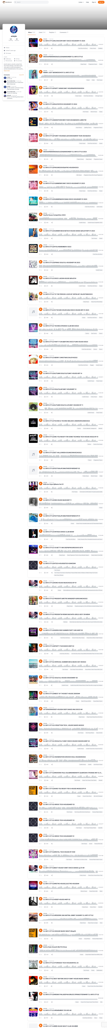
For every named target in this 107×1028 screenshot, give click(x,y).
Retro (101, 891)
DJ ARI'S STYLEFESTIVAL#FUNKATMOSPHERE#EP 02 (61, 468)
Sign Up (101, 2)
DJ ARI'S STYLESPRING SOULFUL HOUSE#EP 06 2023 (61, 262)
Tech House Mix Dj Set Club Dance (82, 812)
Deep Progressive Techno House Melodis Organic (78, 555)
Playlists (52, 32)
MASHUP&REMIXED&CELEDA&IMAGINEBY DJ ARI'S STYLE (63, 56)
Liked (42, 32)
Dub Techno (94, 333)
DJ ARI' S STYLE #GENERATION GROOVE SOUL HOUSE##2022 (64, 757)
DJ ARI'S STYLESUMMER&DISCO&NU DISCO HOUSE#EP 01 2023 (65, 199)
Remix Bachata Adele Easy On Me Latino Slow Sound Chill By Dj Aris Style (86, 622)
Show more (7, 70)
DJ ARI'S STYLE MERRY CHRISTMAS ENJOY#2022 (60, 357)
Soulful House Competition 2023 (54, 215)
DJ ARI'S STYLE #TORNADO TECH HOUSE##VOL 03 (60, 963)
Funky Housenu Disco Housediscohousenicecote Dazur (90, 539)
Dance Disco (93, 907)
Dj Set (90, 843)
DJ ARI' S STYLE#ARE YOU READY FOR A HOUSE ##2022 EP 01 (64, 788)
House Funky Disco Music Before (95, 986)
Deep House (83, 64)
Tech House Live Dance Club (80, 859)
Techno (87, 333)
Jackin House (82, 285)
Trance (100, 333)
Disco (95, 1017)
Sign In (94, 2)
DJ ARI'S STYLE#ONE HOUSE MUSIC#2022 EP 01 (60, 583)
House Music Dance (97, 701)
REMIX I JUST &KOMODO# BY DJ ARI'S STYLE (58, 72)
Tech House (99, 80)
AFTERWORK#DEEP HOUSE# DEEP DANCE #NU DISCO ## (62, 709)
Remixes (65, 622)
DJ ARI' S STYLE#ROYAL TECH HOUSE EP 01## (59, 852)
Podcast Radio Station (97, 812)
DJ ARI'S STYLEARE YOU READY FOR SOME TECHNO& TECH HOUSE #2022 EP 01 (70, 437)
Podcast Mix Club (98, 843)
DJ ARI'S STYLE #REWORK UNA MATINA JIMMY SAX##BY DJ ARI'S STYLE (68, 915)
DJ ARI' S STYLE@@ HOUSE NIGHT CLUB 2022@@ (60, 1026)
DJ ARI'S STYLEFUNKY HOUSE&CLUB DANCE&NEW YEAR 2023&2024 (67, 136)
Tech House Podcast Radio (90, 827)
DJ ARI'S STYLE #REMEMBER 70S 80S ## (57, 1010)
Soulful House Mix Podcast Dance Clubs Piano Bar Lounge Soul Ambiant (86, 685)
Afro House (79, 175)
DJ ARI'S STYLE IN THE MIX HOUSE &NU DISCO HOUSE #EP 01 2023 (66, 310)
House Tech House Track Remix (89, 780)
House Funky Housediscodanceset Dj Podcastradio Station (89, 523)
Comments (64, 32)
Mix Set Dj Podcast (98, 796)
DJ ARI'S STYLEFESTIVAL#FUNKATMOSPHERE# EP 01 (61, 516)
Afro (101, 1002)
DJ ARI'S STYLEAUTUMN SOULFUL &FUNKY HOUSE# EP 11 (63, 405)
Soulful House (82, 222)
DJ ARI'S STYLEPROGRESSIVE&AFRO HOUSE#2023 (61, 167)
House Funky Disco (87, 796)
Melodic (100, 428)
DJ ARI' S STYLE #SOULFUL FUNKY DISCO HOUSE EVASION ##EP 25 (66, 741)
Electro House (94, 111)
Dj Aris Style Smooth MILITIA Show (55, 947)
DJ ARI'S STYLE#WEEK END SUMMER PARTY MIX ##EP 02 (63, 630)
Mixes (31, 32)
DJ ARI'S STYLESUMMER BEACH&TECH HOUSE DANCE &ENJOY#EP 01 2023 (69, 231)
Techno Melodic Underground (89, 428)
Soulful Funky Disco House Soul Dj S (94, 748)
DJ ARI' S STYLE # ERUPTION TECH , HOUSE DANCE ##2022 (63, 725)
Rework (100, 780)
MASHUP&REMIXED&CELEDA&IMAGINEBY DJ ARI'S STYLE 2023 (65, 151)
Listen (80, 2)
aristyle (8, 77)
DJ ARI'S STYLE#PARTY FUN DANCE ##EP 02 (58, 646)
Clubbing (100, 48)
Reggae (92, 365)
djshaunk (9, 95)
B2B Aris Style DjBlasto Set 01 (53, 484)
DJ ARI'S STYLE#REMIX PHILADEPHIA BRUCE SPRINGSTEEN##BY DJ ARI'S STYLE (71, 994)
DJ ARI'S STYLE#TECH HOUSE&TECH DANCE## (59, 563)
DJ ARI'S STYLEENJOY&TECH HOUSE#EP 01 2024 (60, 104)
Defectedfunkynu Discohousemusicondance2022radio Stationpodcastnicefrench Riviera (82, 590)
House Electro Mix (93, 891)
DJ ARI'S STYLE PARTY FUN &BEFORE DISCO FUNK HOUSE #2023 (65, 342)
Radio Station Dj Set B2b (96, 555)
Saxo (101, 922)
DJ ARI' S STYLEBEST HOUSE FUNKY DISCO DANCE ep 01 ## (63, 868)
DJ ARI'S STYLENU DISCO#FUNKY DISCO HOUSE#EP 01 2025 (64, 41)
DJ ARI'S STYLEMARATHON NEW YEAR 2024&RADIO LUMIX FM (64, 120)
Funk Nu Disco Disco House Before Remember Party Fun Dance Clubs (87, 653)
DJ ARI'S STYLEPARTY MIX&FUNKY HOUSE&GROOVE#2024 (63, 88)
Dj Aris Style (99, 206)
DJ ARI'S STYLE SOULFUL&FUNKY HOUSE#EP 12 (59, 389)
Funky (100, 1017)
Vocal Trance (79, 127)
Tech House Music (90, 732)
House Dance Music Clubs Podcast (94, 637)
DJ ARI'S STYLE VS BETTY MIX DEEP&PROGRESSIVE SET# (63, 547)
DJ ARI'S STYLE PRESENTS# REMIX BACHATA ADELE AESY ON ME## (66, 614)
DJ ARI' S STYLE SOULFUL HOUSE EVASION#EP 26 (60, 678)
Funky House (93, 48)
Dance (100, 317)
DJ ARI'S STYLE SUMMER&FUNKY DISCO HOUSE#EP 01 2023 (64, 183)
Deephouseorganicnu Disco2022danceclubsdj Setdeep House (88, 606)
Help (87, 2)
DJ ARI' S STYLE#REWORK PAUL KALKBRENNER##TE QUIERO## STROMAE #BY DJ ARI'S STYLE (73, 773)
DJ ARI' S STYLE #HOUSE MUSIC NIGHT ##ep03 (59, 931)
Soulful (89, 764)
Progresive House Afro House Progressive (93, 175)
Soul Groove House (98, 764)
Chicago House (98, 95)
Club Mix (100, 827)
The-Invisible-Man (11, 81)
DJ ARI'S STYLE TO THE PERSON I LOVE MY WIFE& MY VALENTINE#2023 (68, 294)
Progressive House (93, 64)
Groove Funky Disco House (78, 637)
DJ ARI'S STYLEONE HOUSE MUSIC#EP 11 (57, 500)
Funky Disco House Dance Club (95, 875)
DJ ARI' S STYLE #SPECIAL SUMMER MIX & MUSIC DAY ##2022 (64, 662)
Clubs (93, 80)
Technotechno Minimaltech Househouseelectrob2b (91, 491)
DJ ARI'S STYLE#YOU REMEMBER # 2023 (57, 247)
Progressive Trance (98, 127)
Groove (95, 349)
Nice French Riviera (59, 575)
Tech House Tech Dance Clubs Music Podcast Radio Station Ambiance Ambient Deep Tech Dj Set (76, 572)
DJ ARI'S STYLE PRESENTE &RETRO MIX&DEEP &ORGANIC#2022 (65, 598)
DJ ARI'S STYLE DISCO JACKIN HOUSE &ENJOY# (59, 278)
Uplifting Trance (87, 127)
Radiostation (99, 970)
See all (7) (21, 74)
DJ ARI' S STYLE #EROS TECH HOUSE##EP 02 (58, 820)
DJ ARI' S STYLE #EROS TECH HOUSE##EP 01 (58, 836)
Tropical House (80, 159)
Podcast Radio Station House (95, 859)
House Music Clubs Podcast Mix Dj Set (93, 669)
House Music (87, 938)
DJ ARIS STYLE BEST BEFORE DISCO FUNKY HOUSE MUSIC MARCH (66, 978)
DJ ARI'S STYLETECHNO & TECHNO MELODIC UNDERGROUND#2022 (66, 421)
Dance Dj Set (99, 732)
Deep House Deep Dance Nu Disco (94, 717)
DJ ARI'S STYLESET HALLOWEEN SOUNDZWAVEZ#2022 (62, 452)
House (100, 64)
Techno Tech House (97, 444)
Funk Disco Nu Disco (82, 48)
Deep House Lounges (93, 922)
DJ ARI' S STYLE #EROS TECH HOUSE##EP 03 (59, 804)
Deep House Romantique (96, 301)
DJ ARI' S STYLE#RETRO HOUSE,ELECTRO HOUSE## (61, 883)
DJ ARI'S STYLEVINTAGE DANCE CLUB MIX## (58, 532)
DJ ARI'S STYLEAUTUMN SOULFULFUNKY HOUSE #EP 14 (62, 373)
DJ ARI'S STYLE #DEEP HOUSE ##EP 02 (56, 899)
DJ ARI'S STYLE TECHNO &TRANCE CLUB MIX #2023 (61, 326)
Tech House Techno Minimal (76, 669)
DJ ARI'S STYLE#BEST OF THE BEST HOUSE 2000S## (61, 693)
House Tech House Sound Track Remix (89, 1002)
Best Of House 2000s (86, 701)
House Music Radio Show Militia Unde (94, 954)
